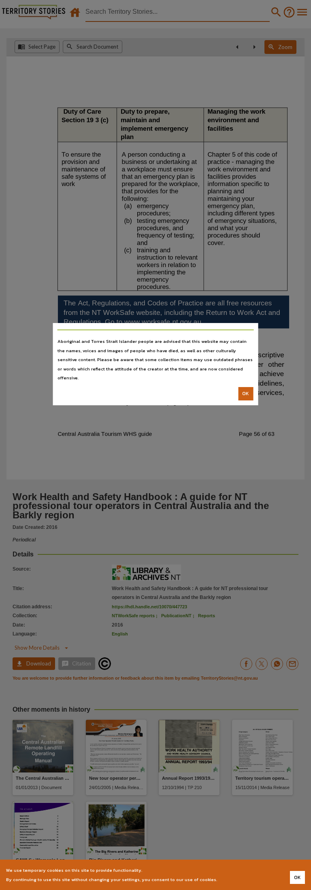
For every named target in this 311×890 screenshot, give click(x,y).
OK (245, 393)
